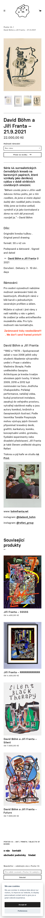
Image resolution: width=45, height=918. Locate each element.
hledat (32, 855)
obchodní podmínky (15, 855)
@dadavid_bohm (26, 517)
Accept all (23, 905)
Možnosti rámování (12, 143)
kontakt (16, 850)
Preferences (22, 911)
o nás (7, 850)
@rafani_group (25, 522)
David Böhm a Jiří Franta (22, 258)
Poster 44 (8, 27)
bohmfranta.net (19, 511)
